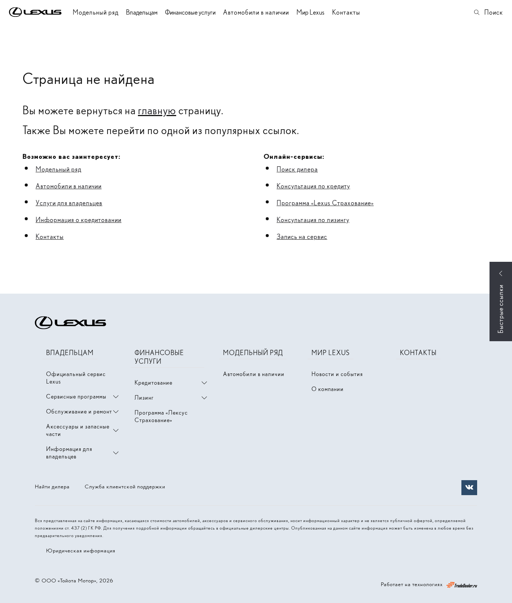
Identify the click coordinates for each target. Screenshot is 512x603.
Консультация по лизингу (313, 220)
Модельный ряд (95, 12)
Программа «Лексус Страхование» (161, 416)
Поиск (493, 12)
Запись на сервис (302, 236)
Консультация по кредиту (313, 186)
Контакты (346, 12)
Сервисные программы (76, 396)
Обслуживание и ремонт (79, 411)
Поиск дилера (297, 169)
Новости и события (337, 374)
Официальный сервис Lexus (76, 377)
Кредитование (153, 382)
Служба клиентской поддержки (125, 486)
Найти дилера (52, 486)
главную (157, 110)
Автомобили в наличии (256, 12)
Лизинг (144, 397)
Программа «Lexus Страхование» (325, 203)
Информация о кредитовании (78, 220)
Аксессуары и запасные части (77, 430)
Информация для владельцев (69, 452)
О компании (327, 389)
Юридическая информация (80, 550)
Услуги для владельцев (69, 203)
